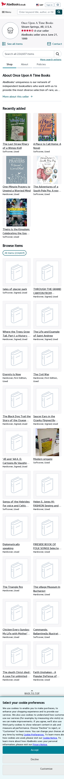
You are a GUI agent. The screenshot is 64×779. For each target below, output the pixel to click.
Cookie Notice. (50, 737)
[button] (57, 54)
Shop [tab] (9, 64)
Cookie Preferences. (34, 734)
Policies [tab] (41, 64)
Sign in (49, 5)
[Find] (59, 12)
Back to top (32, 693)
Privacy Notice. (40, 744)
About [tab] (24, 64)
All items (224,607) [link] (14, 252)
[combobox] (36, 12)
